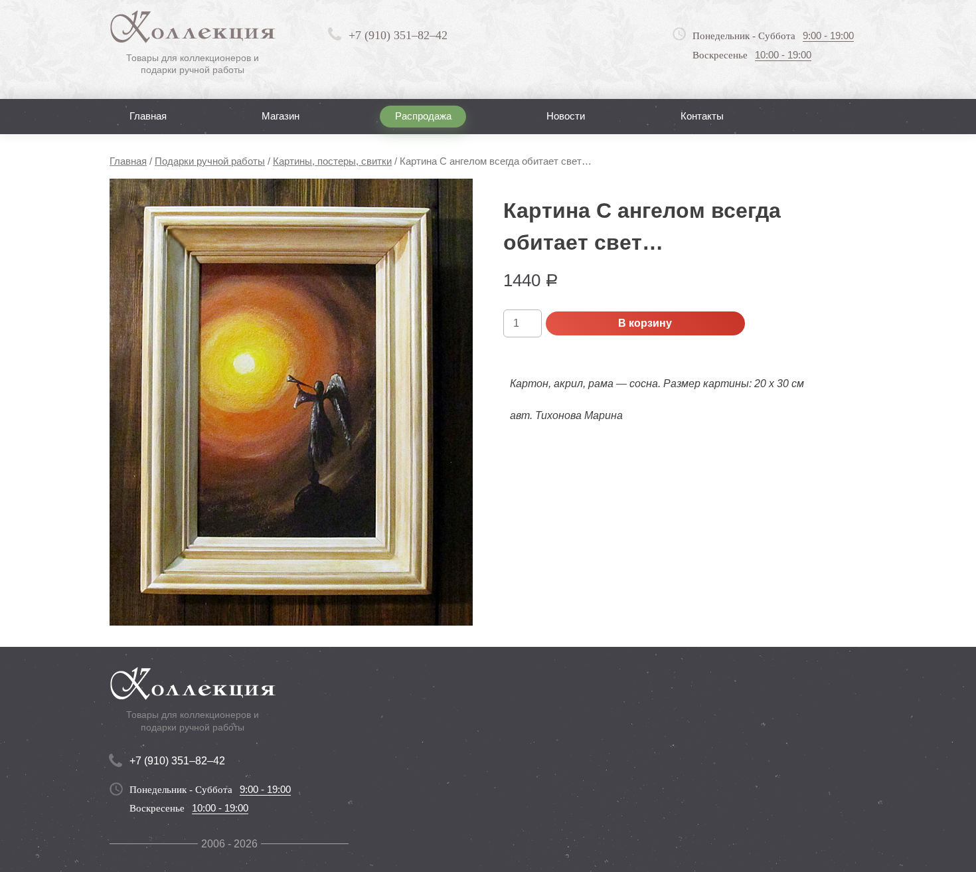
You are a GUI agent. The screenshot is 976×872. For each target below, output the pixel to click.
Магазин (280, 116)
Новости (565, 116)
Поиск (833, 116)
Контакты (702, 116)
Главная (148, 116)
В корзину (645, 323)
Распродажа (423, 116)
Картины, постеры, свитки (332, 161)
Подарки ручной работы (210, 161)
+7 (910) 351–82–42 (398, 35)
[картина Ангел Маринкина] (291, 402)
